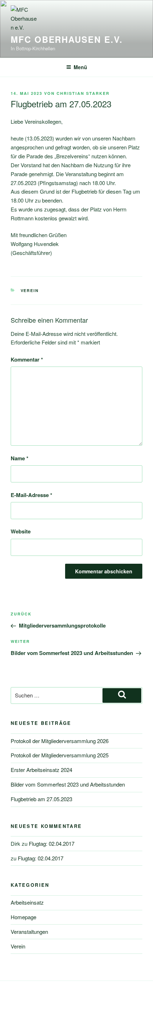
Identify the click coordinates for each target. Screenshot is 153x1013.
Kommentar (27, 359)
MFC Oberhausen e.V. (66, 39)
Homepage (23, 917)
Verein (30, 290)
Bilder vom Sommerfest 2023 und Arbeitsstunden (68, 784)
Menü (80, 67)
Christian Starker (83, 93)
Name (19, 458)
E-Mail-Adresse (31, 495)
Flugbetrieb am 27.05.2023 (41, 799)
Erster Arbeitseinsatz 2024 (41, 769)
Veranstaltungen (29, 931)
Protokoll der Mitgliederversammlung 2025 (60, 755)
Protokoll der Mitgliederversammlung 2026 (60, 741)
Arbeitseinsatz (27, 902)
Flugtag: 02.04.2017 (51, 843)
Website (21, 531)
